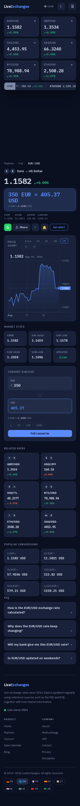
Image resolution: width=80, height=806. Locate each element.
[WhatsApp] (7, 227)
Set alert (59, 227)
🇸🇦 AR (47, 788)
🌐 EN (22, 781)
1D (46, 241)
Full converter (40, 433)
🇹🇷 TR (34, 788)
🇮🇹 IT (59, 781)
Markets (9, 732)
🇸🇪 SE (22, 788)
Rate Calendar (12, 745)
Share (23, 227)
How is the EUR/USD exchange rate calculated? (34, 610)
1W (55, 241)
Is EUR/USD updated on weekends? (34, 658)
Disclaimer (48, 758)
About (46, 726)
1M (64, 241)
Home (7, 726)
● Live (28, 241)
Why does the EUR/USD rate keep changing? (32, 628)
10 (18, 425)
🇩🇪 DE (9, 781)
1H (38, 241)
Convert (9, 739)
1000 (39, 425)
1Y (26, 246)
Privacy (46, 752)
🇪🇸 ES (47, 781)
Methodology (50, 732)
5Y (34, 246)
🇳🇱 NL (9, 788)
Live (16, 6)
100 (28, 425)
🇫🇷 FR (35, 781)
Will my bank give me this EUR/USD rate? (38, 644)
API (44, 739)
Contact (47, 745)
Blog (7, 752)
